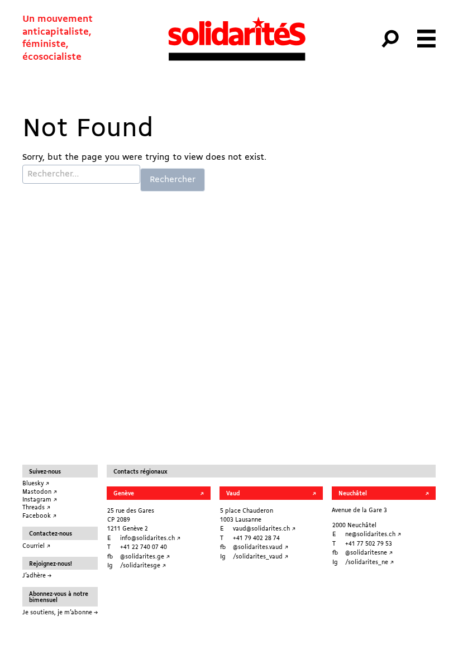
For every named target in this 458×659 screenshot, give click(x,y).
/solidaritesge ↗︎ (143, 565)
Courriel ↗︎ (36, 546)
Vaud (233, 493)
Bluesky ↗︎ (35, 483)
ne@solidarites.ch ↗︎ (373, 534)
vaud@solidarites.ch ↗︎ (264, 529)
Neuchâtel (352, 493)
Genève (123, 493)
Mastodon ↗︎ (39, 492)
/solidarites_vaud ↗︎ (260, 556)
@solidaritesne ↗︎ (369, 553)
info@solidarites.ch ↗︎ (150, 538)
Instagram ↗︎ (39, 499)
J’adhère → (36, 575)
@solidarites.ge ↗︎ (145, 556)
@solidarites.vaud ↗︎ (260, 547)
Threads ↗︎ (36, 507)
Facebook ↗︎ (39, 516)
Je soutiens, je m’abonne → (60, 612)
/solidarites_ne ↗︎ (369, 562)
